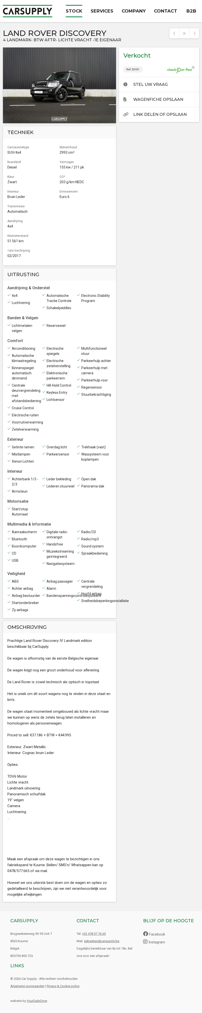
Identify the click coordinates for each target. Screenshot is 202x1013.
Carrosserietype (18, 147)
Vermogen (67, 162)
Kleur (10, 177)
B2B (191, 11)
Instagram (156, 942)
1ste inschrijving (18, 250)
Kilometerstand (17, 236)
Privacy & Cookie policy (63, 986)
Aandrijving (15, 221)
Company (134, 11)
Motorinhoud (68, 147)
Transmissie (16, 206)
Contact (165, 11)
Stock (74, 11)
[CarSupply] (27, 8)
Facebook (156, 934)
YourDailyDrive (37, 1001)
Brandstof (14, 162)
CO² (62, 177)
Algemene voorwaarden (27, 986)
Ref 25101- (133, 69)
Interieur (13, 191)
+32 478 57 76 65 (94, 934)
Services (102, 11)
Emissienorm (69, 191)
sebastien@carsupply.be (101, 941)
